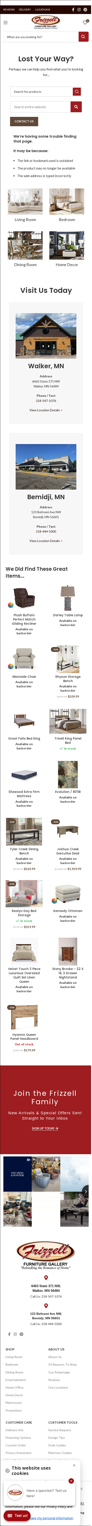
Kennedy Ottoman (67, 911)
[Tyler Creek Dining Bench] (24, 832)
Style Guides (57, 1445)
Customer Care (19, 1422)
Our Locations (58, 1387)
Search (84, 37)
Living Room (14, 1357)
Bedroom (12, 1364)
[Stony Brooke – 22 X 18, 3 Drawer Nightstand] (67, 952)
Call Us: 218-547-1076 (46, 1296)
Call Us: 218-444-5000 (46, 1324)
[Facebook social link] (73, 9)
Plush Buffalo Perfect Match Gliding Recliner (24, 619)
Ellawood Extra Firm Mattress (24, 794)
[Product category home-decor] (66, 250)
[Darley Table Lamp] (67, 598)
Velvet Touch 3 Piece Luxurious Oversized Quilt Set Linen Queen (24, 975)
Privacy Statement (18, 1453)
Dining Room (14, 1372)
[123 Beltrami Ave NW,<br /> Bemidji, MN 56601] (46, 1305)
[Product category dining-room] (25, 250)
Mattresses (14, 1402)
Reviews (54, 1380)
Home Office (14, 1387)
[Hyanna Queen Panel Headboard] (24, 1017)
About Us (56, 1349)
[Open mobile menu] (5, 22)
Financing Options (18, 1437)
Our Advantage (59, 1372)
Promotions (14, 1410)
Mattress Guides (60, 1453)
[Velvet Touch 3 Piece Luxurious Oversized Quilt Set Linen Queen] (24, 952)
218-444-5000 (46, 531)
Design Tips (56, 1437)
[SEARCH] (77, 92)
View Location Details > (46, 410)
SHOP (10, 1349)
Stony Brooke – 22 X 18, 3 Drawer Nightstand (68, 973)
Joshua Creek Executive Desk (67, 851)
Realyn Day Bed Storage (24, 913)
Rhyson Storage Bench (68, 679)
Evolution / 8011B (68, 792)
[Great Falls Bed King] (24, 721)
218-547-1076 (46, 401)
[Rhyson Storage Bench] (67, 659)
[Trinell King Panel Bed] (67, 721)
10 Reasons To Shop (62, 1364)
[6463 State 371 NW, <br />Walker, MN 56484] (46, 1277)
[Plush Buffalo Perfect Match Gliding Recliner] (24, 598)
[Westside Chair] (24, 659)
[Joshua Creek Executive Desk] (67, 832)
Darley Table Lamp (68, 615)
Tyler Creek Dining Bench (24, 851)
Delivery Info (14, 1430)
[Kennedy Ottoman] (67, 894)
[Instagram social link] (79, 9)
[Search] (76, 106)
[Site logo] (45, 22)
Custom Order (16, 1445)
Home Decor (14, 1395)
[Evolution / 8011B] (67, 774)
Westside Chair (24, 677)
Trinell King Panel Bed (68, 740)
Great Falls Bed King (24, 738)
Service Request (59, 1430)
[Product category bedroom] (66, 206)
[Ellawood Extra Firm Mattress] (24, 774)
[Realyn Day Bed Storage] (24, 894)
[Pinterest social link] (85, 9)
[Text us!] (17, 1517)
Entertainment (16, 1380)
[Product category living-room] (25, 206)
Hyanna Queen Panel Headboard (24, 1037)
